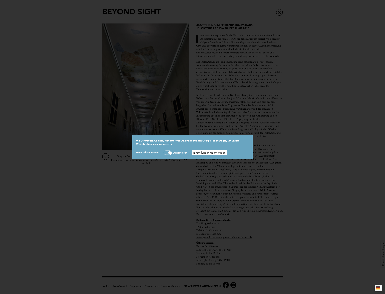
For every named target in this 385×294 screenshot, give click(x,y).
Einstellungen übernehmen (209, 152)
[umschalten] (168, 153)
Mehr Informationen (147, 152)
